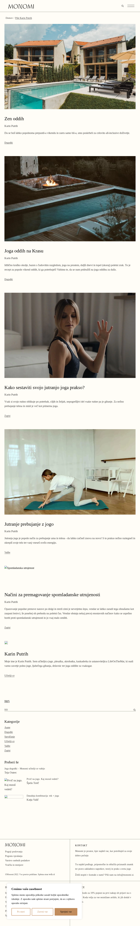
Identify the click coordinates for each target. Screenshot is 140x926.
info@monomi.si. (125, 875)
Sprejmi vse (66, 911)
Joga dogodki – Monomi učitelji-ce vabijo (24, 768)
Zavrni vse (42, 911)
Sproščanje (9, 736)
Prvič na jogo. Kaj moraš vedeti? (42, 779)
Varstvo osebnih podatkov (17, 860)
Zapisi (7, 415)
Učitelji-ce (9, 675)
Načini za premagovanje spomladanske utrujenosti (52, 594)
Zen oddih (14, 118)
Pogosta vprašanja (13, 856)
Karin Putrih (16, 654)
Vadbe (7, 552)
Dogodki (8, 142)
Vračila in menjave (14, 865)
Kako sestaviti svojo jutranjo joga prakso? (44, 387)
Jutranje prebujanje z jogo (29, 524)
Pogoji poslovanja (13, 851)
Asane (7, 727)
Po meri (21, 911)
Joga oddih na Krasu (23, 250)
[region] (44, 901)
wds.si (52, 874)
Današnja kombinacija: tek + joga (43, 795)
